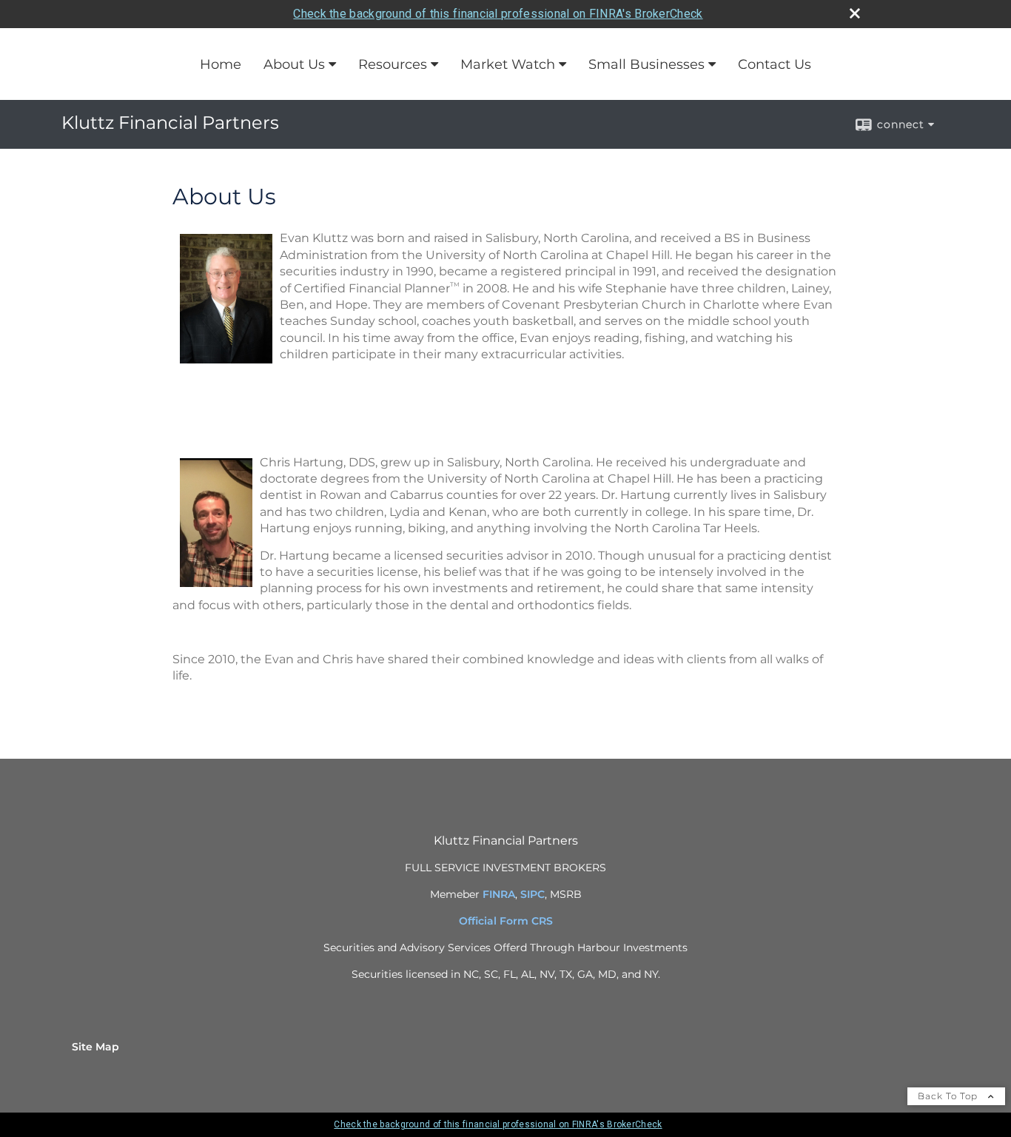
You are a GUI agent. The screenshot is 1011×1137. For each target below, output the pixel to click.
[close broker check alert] (855, 13)
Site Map (95, 1046)
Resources (392, 64)
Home (220, 64)
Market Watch (507, 64)
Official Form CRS (506, 921)
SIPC (532, 894)
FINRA (499, 894)
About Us (294, 64)
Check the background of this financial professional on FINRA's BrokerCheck (497, 14)
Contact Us (774, 64)
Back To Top (949, 1095)
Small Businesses (646, 64)
